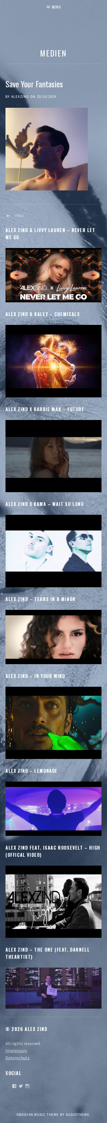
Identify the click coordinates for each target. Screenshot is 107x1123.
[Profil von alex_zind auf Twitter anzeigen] (21, 1086)
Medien (53, 53)
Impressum (16, 1050)
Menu (56, 7)
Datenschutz (17, 1057)
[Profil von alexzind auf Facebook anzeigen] (14, 1086)
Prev (19, 216)
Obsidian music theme (37, 1114)
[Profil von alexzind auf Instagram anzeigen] (27, 1086)
